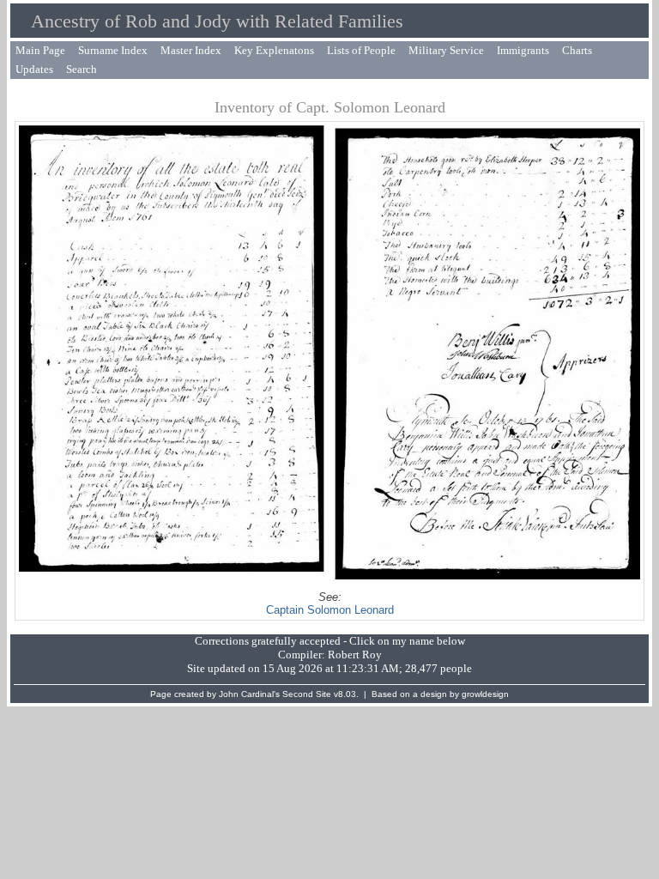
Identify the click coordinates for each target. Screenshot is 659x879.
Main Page (40, 50)
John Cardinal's (249, 694)
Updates (34, 69)
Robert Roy (355, 654)
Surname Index (113, 50)
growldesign (485, 694)
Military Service (446, 50)
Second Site (306, 694)
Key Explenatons (274, 50)
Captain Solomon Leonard (330, 609)
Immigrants (523, 50)
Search (81, 69)
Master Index (190, 50)
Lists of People (361, 50)
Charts (577, 50)
